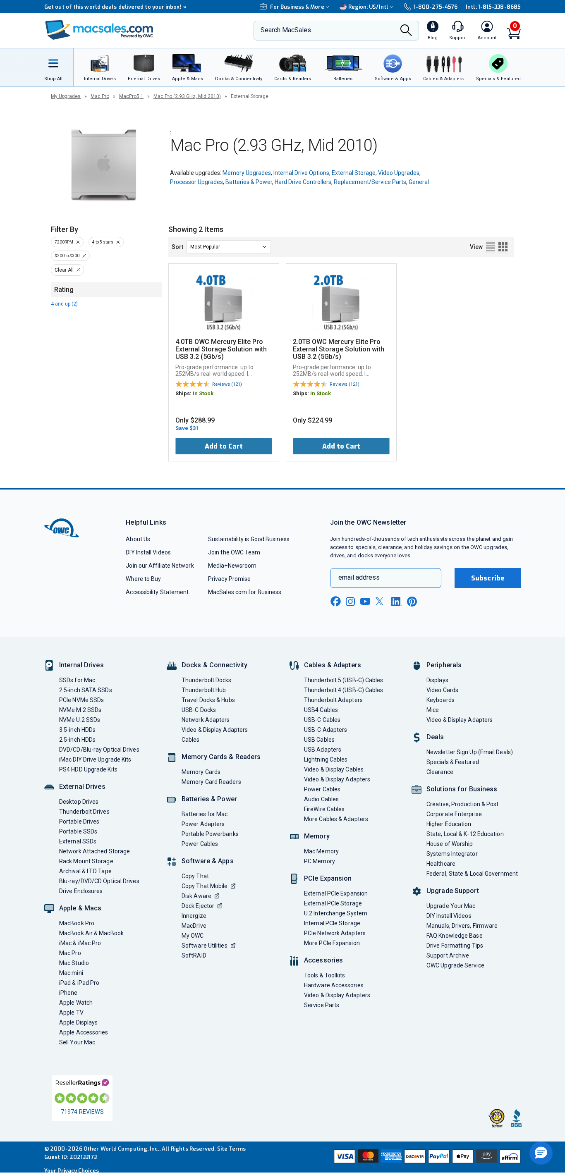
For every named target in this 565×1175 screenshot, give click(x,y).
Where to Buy (143, 579)
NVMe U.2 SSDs (79, 719)
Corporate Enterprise (454, 814)
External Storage (354, 173)
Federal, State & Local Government (472, 873)
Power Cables (200, 844)
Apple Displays (78, 1022)
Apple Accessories (83, 1032)
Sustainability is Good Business (249, 539)
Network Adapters (206, 719)
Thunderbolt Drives (84, 811)
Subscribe (487, 578)
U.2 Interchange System (335, 913)
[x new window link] (381, 601)
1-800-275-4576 (435, 6)
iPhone (68, 992)
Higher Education (448, 824)
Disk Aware (196, 896)
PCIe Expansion (328, 878)
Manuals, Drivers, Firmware (462, 925)
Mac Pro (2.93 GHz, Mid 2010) (187, 96)
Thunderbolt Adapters (333, 700)
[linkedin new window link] (396, 601)
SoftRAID (194, 955)
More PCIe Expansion (332, 943)
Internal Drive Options (301, 173)
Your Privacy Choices (71, 1170)
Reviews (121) (227, 384)
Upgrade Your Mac (450, 906)
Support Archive (447, 955)
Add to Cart (224, 446)
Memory (317, 836)
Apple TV (71, 1012)
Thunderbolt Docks (207, 680)
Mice (432, 710)
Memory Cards (201, 772)
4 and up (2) (64, 304)
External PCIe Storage (333, 903)
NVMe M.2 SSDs (80, 710)
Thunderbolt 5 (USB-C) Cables (343, 680)
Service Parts (321, 1005)
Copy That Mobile (204, 886)
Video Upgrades (398, 173)
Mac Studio (74, 963)
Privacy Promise (229, 579)
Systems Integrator (452, 853)
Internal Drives (81, 665)
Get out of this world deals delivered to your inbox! (115, 6)
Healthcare (440, 863)
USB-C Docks (199, 710)
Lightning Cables (325, 759)
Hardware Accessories (334, 985)
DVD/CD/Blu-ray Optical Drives (99, 749)
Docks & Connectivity (214, 665)
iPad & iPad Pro (79, 982)
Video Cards (442, 690)
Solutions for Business (461, 789)
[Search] (406, 31)
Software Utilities (204, 945)
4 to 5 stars (102, 242)
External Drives (82, 786)
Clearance (439, 772)
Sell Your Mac (77, 1042)
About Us (138, 539)
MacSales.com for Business (244, 592)
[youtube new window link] (365, 601)
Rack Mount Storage (86, 861)
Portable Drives (79, 821)
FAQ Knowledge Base (454, 935)
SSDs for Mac (77, 680)
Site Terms (231, 1148)
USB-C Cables (322, 719)
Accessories (323, 960)
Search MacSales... (288, 30)
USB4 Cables (321, 710)
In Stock (203, 393)
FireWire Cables (324, 809)
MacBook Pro (76, 923)
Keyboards (440, 700)
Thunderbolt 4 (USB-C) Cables (343, 690)
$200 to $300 (67, 255)
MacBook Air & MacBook (91, 933)
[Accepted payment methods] (426, 1157)
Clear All (64, 270)
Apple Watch (76, 1002)
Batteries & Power (248, 182)
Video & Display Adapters (215, 729)
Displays (437, 680)
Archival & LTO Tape (85, 871)
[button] (541, 1153)
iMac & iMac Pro (80, 943)
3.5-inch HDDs (77, 729)
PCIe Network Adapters (335, 933)
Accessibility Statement (157, 592)
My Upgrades (66, 96)
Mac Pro (100, 96)
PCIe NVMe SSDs (81, 700)
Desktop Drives (78, 801)
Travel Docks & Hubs (208, 700)
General (419, 182)
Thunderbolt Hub (204, 690)
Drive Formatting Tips (454, 945)
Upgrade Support (452, 891)
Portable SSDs (78, 831)
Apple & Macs (80, 908)
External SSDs (77, 841)
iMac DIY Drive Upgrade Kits (95, 759)
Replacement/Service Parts (370, 182)
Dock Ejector (198, 906)
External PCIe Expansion (336, 893)
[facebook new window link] (335, 601)
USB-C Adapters (325, 729)
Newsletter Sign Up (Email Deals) (469, 752)
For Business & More (297, 6)
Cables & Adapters (332, 665)
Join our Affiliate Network (160, 565)
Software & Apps (208, 861)
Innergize (194, 915)
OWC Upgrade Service (455, 965)
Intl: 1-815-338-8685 (493, 6)
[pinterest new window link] (412, 602)
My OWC (193, 935)
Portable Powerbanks (210, 834)
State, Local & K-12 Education (465, 834)
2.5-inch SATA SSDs (85, 690)
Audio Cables (321, 799)
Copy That (195, 876)
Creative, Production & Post (462, 804)
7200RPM (64, 242)
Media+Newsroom (232, 565)
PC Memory (319, 861)
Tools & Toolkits (324, 975)
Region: (368, 6)
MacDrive (194, 925)
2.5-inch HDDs (77, 739)
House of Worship (449, 844)
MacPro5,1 (131, 96)
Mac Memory (321, 851)
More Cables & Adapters (336, 819)
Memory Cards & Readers (221, 757)
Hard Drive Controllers (303, 182)
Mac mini (71, 973)
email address (359, 577)
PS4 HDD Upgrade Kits (88, 769)
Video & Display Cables (334, 769)
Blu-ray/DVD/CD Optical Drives (99, 881)
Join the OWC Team (234, 552)
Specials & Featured (452, 762)
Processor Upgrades (196, 182)
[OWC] (99, 31)
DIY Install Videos (148, 552)
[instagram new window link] (350, 601)
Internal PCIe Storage (332, 923)
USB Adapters (322, 749)
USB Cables (319, 739)
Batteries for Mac (205, 814)
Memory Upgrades (247, 173)
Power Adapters (203, 824)
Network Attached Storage (94, 851)
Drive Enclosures (81, 891)
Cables (191, 739)
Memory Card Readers (211, 782)
